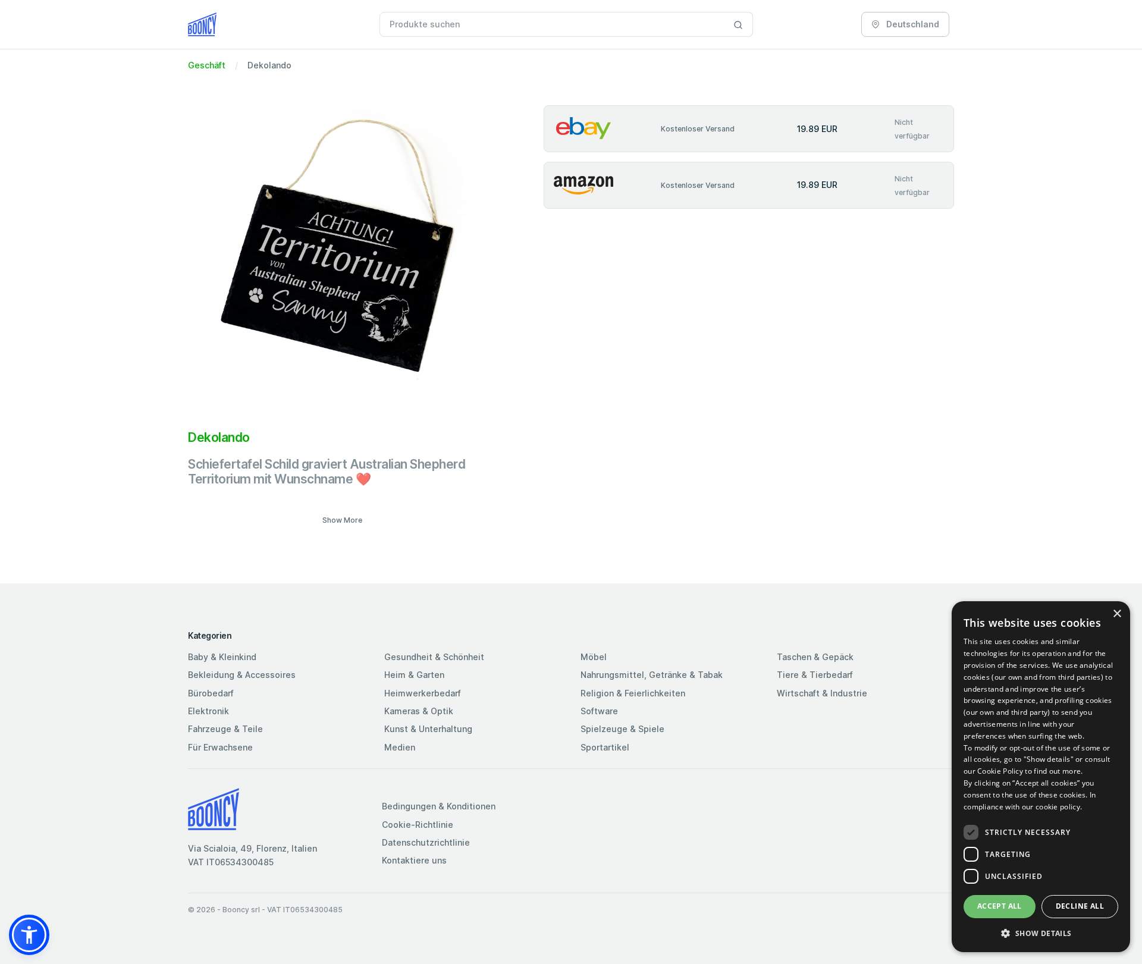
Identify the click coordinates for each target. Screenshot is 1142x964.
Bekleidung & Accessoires (242, 675)
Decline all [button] (1080, 906)
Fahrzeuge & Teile (225, 729)
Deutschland (911, 24)
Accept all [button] (999, 906)
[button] (29, 935)
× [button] (1116, 614)
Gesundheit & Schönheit (434, 657)
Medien (399, 747)
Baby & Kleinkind (222, 657)
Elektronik (208, 711)
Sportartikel (605, 747)
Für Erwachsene (220, 747)
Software (599, 711)
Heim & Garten (414, 675)
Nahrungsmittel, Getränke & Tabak (652, 675)
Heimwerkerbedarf (422, 693)
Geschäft (206, 65)
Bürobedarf (211, 693)
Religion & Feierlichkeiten (633, 693)
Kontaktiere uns (414, 860)
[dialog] (1041, 776)
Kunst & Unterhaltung (428, 729)
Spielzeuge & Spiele (622, 729)
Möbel (594, 657)
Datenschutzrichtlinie (426, 842)
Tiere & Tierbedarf (815, 675)
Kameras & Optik (418, 711)
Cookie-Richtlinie (417, 824)
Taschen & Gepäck (815, 657)
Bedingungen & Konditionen (438, 806)
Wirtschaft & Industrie (822, 693)
